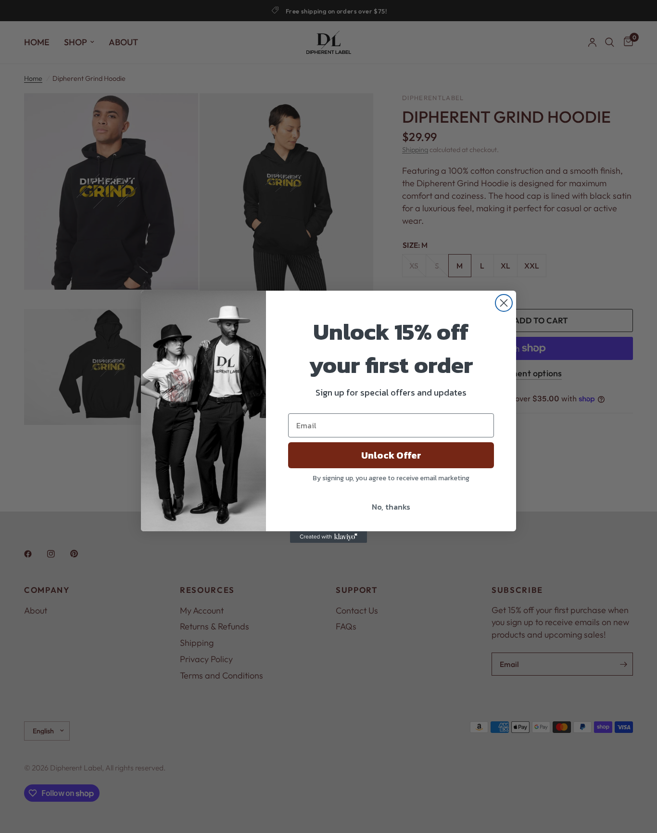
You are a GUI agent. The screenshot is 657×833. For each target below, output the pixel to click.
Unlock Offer (391, 455)
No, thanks (391, 507)
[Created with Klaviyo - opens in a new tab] (328, 537)
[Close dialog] (503, 303)
